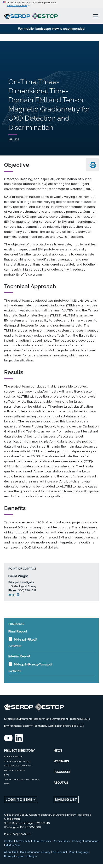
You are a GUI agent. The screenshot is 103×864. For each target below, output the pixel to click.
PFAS (6, 775)
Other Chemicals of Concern (21, 779)
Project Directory (19, 750)
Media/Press (13, 845)
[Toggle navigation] (96, 16)
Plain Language (79, 852)
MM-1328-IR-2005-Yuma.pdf (33, 664)
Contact (8, 841)
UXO (6, 783)
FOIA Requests (42, 841)
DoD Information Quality (35, 852)
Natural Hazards (14, 770)
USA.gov (31, 856)
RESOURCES (62, 772)
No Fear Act (60, 852)
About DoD (11, 852)
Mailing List (66, 800)
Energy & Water (13, 756)
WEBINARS (61, 761)
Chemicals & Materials (17, 765)
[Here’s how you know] (51, 4)
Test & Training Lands (17, 761)
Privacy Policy (61, 841)
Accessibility (23, 841)
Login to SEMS (20, 800)
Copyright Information (85, 841)
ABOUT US (61, 782)
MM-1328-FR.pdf (25, 639)
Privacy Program (14, 856)
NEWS (58, 750)
